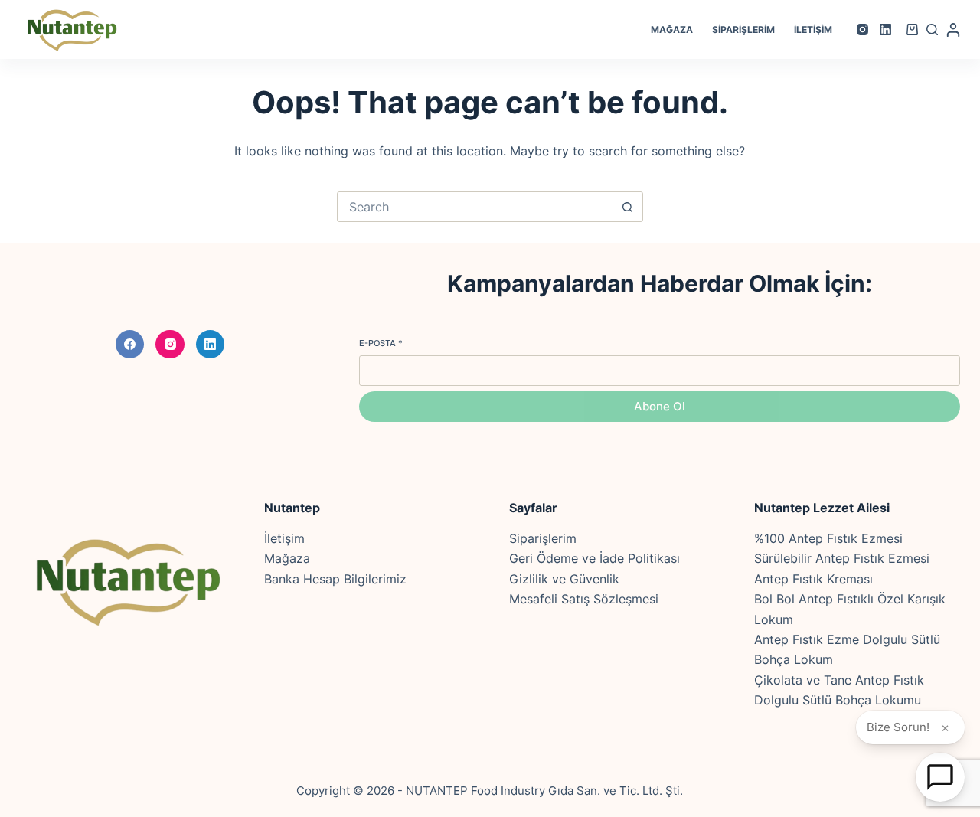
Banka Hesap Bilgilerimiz (335, 579)
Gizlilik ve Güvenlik (564, 579)
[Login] (953, 30)
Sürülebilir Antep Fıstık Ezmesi (841, 558)
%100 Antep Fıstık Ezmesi (828, 538)
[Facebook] (130, 344)
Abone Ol (659, 406)
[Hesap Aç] (940, 777)
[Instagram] (862, 29)
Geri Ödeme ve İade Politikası (594, 558)
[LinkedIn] (885, 29)
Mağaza (672, 29)
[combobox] (475, 206)
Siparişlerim (743, 29)
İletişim (813, 29)
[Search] (932, 29)
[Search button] (627, 206)
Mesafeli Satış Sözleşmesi (583, 598)
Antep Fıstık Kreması (813, 579)
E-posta (381, 343)
